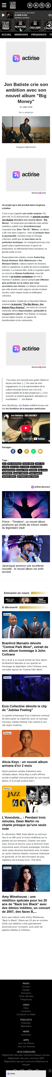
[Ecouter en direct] (36, 5)
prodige (6, 467)
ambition (33, 470)
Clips (26, 1008)
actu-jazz (14, 467)
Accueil (6, 35)
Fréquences (38, 35)
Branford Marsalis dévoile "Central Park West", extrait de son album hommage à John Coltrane (25, 648)
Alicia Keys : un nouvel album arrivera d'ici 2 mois (25, 763)
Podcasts (26, 1023)
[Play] (3, 15)
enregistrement (9, 470)
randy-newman (36, 473)
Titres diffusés (26, 996)
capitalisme (7, 473)
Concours (26, 1034)
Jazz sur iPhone (26, 1043)
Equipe (26, 989)
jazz (4, 464)
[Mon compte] (48, 5)
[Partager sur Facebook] (12, 452)
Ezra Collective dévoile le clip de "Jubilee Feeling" (24, 708)
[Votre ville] (30, 5)
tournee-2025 (22, 470)
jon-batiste (24, 467)
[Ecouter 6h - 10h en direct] (26, 600)
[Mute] (50, 15)
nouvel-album (28, 464)
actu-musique (36, 467)
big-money (43, 470)
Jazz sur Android (26, 1046)
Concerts (26, 1011)
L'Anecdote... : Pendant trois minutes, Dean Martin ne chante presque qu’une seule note (24, 823)
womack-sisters (9, 476)
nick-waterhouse (14, 464)
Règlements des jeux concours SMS (26, 1058)
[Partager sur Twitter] (19, 452)
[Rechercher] (42, 5)
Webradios (21, 35)
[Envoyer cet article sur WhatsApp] (33, 452)
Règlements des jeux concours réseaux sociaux (26, 1055)
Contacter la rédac (26, 1014)
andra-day (40, 464)
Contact (26, 986)
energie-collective (21, 473)
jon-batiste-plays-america (27, 476)
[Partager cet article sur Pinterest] (26, 452)
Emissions (26, 993)
